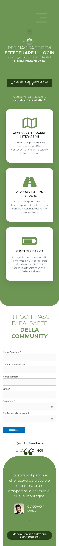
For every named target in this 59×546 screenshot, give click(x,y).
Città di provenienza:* (14, 364)
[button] (29, 31)
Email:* (6, 389)
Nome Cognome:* (12, 352)
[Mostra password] (51, 406)
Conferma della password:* (17, 413)
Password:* (9, 401)
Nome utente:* (10, 376)
